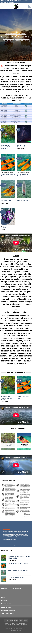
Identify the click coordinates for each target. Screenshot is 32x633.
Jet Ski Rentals (5, 228)
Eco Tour (4, 600)
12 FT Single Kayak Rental (22, 175)
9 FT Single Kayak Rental (6, 201)
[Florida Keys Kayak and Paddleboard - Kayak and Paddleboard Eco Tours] (16, 6)
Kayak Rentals (6, 607)
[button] (2, 6)
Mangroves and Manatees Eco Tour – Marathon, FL (7, 147)
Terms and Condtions (8, 613)
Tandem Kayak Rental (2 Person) (8, 175)
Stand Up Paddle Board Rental (23, 201)
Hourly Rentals (6, 604)
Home (3, 597)
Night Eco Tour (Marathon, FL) (21, 146)
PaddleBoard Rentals (8, 610)
